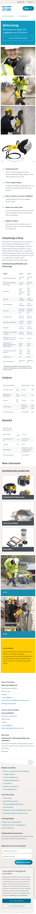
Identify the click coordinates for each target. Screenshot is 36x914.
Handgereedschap (9, 774)
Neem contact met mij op (18, 38)
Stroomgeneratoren (10, 789)
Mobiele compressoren (10, 786)
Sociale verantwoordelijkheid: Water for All (17, 810)
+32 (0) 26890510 (6, 698)
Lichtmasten (7, 783)
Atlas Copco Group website (12, 822)
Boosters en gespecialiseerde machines (16, 771)
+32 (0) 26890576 (6, 725)
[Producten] (15, 16)
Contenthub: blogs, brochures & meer (15, 813)
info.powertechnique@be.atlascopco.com (15, 700)
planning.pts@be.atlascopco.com (12, 728)
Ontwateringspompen (10, 777)
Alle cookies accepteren (16, 901)
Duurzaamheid (8, 807)
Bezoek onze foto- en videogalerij (14, 825)
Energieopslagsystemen (11, 780)
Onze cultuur (7, 798)
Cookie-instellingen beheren (17, 906)
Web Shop (4, 751)
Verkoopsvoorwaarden (8, 703)
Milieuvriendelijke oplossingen (13, 804)
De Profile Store (8, 828)
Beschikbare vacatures (10, 801)
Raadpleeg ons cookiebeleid (18, 895)
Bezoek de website (24, 862)
